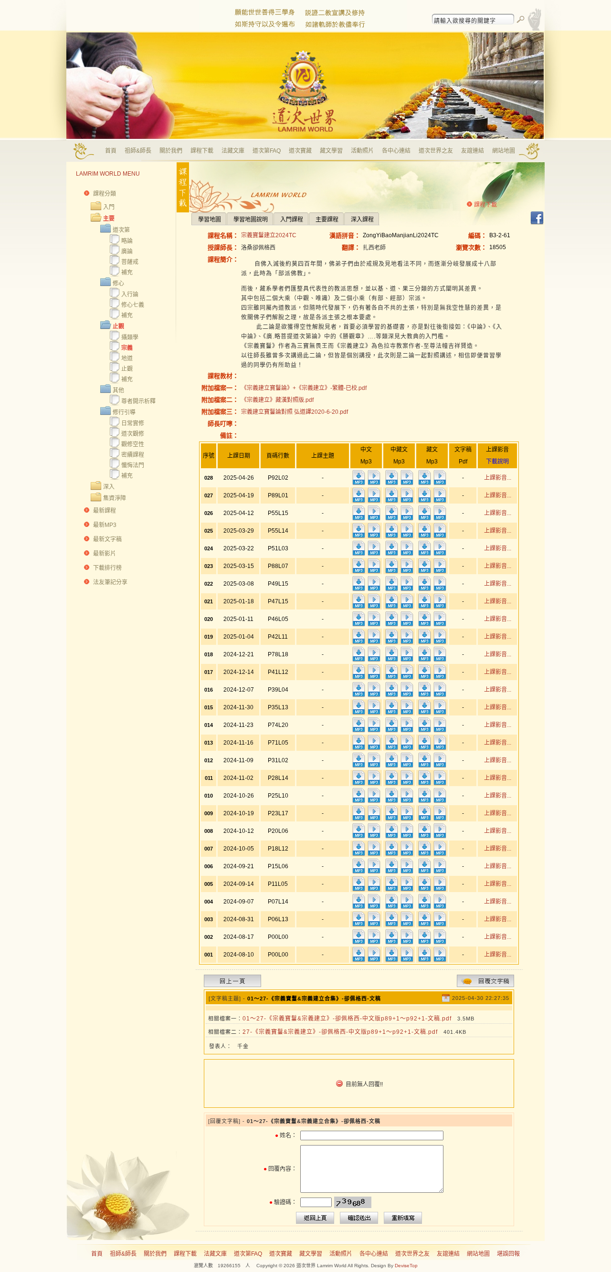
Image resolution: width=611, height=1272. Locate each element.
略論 (127, 241)
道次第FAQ (267, 150)
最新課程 (104, 510)
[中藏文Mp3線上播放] (406, 483)
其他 (118, 390)
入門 (109, 207)
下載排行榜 (107, 568)
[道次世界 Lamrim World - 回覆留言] (485, 985)
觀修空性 (132, 444)
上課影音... (497, 477)
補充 (127, 272)
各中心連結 (396, 150)
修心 (118, 283)
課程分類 (104, 193)
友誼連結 (472, 150)
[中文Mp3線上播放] (373, 483)
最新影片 (104, 553)
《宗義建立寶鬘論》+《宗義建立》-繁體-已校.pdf (304, 388)
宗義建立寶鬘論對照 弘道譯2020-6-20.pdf (294, 412)
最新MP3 (104, 525)
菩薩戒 (129, 262)
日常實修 (132, 423)
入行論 (129, 294)
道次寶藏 (300, 150)
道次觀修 (132, 434)
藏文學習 (331, 150)
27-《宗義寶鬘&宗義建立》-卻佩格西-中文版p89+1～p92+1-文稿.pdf (340, 1032)
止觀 (118, 326)
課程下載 (201, 150)
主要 (109, 218)
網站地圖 (503, 150)
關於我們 (170, 150)
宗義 (127, 348)
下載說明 (497, 461)
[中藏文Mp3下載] (391, 483)
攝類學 (129, 337)
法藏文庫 (232, 150)
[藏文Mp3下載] (424, 483)
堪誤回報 (508, 1254)
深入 (109, 487)
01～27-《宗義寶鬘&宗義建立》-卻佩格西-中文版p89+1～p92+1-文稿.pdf (347, 1018)
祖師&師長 (138, 150)
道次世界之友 (436, 150)
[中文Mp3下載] (358, 483)
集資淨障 (114, 498)
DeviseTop (406, 1265)
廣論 (127, 251)
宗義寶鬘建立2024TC (268, 235)
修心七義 (132, 305)
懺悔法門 (132, 465)
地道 (127, 358)
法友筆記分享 (110, 582)
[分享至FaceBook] (537, 223)
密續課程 (132, 455)
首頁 (110, 150)
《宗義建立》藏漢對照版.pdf (277, 400)
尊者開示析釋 (138, 401)
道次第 (121, 230)
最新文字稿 (107, 539)
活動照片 (362, 150)
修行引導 (124, 412)
